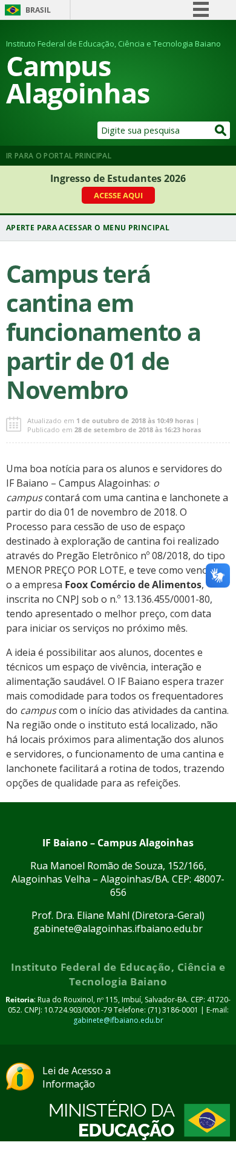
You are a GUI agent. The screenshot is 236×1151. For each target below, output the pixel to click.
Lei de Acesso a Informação (76, 1077)
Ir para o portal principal (58, 156)
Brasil (38, 10)
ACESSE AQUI (118, 195)
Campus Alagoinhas (77, 79)
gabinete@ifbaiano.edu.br (118, 1020)
